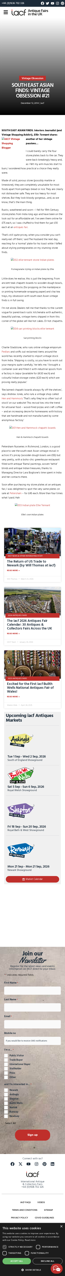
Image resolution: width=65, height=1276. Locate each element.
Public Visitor (17, 1056)
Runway (14, 1112)
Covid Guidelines (44, 1218)
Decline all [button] (47, 1261)
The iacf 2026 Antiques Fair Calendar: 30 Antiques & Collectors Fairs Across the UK (29, 624)
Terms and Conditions (24, 1210)
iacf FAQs (25, 1202)
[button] (32, 1270)
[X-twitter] (20, 1164)
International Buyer (20, 1064)
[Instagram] (57, 3)
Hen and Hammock (12, 398)
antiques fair (21, 227)
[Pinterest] (62, 3)
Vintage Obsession (32, 78)
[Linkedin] (52, 1164)
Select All (10, 1123)
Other (13, 1077)
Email (8, 1016)
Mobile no (10, 1033)
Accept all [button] (16, 1261)
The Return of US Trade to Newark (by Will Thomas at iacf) (31, 563)
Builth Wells (16, 1103)
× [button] (61, 1226)
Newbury (14, 1116)
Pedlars (6, 352)
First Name (11, 983)
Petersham (16, 493)
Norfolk (13, 1108)
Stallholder (15, 1069)
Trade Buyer (16, 1060)
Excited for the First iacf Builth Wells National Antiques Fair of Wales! (30, 687)
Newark (14, 1090)
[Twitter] (47, 3)
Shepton (14, 1099)
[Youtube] (52, 3)
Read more (30, 1240)
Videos (41, 1202)
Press (12, 1073)
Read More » (13, 570)
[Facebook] (42, 3)
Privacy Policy (19, 1218)
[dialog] (32, 1249)
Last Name (11, 999)
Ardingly (14, 1095)
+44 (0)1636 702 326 (13, 3)
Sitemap (48, 1210)
